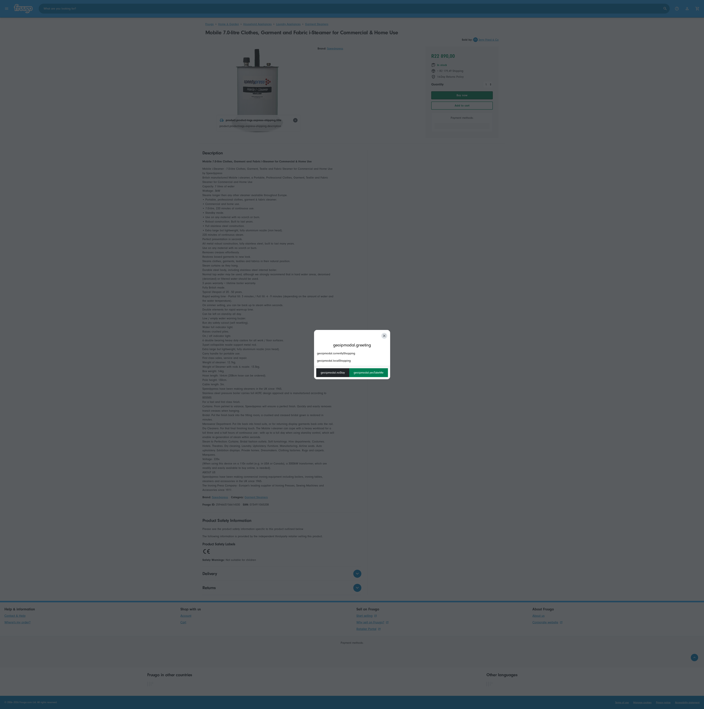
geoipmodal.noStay (333, 372)
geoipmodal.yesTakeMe (369, 372)
